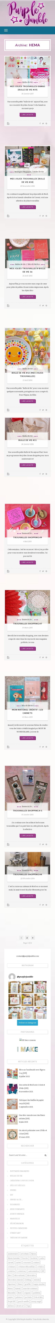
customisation (33, 1271)
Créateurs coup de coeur (22, 1180)
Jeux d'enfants (17, 1209)
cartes (18, 1262)
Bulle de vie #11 (27, 440)
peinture (19, 1297)
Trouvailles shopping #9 (27, 537)
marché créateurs (30, 1288)
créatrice (11, 1271)
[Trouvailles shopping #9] (27, 520)
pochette (28, 1297)
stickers (11, 1306)
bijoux (33, 1254)
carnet (10, 1262)
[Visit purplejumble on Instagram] (12, 976)
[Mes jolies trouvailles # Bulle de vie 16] (27, 253)
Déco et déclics (34, 264)
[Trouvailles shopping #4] (27, 863)
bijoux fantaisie (14, 1258)
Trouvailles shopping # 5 (27, 811)
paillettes (36, 1293)
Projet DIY (11, 1301)
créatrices (21, 1271)
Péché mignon (17, 1223)
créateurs (11, 1267)
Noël (19, 1293)
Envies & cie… (16, 1199)
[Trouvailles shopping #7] (27, 607)
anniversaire (13, 1254)
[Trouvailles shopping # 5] (27, 788)
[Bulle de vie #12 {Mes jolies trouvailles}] (27, 350)
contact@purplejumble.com (27, 956)
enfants (37, 1280)
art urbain (25, 1254)
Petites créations (18, 1228)
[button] (14, 987)
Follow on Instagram (27, 1022)
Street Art (15, 1233)
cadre (42, 1258)
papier (10, 1297)
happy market (39, 1284)
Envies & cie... (27, 533)
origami (27, 1293)
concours (27, 1262)
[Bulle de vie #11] (27, 429)
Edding (28, 1280)
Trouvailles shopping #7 (27, 624)
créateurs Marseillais (26, 1267)
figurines (11, 1284)
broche (25, 1258)
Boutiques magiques (23, 171)
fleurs (20, 1284)
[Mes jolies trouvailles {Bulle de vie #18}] (27, 161)
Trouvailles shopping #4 (27, 874)
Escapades (15, 1204)
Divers (13, 1190)
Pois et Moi (38, 1297)
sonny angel (36, 1301)
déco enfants (19, 1275)
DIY (11, 1195)
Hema (10, 1288)
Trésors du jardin (18, 1237)
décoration (31, 1275)
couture (36, 1262)
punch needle (23, 1301)
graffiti (28, 1284)
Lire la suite (27, 114)
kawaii (17, 1288)
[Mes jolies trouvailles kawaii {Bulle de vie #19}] (27, 71)
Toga (28, 1306)
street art (20, 1306)
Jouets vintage (17, 1214)
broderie (33, 1258)
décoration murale (15, 1280)
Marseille (15, 1218)
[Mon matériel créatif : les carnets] (27, 693)
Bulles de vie (27, 82)
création (40, 1267)
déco (10, 1275)
